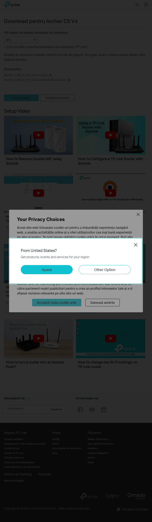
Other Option (104, 269)
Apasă (47, 269)
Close (136, 244)
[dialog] (76, 261)
